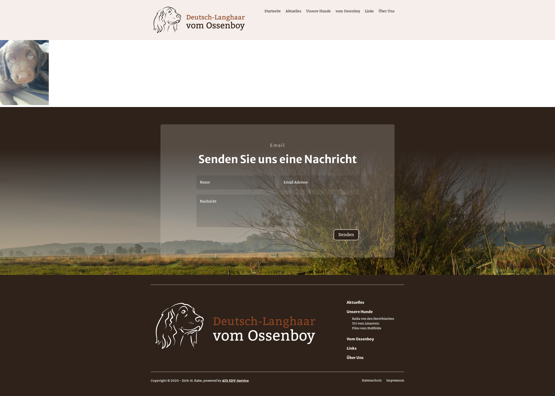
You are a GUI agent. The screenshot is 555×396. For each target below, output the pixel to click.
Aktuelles (293, 12)
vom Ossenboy (348, 12)
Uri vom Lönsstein (365, 324)
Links (369, 12)
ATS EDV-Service (235, 380)
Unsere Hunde (318, 12)
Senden (346, 234)
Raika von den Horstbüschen (373, 319)
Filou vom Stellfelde (366, 329)
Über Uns (387, 12)
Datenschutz (372, 381)
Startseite (272, 12)
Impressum (395, 381)
